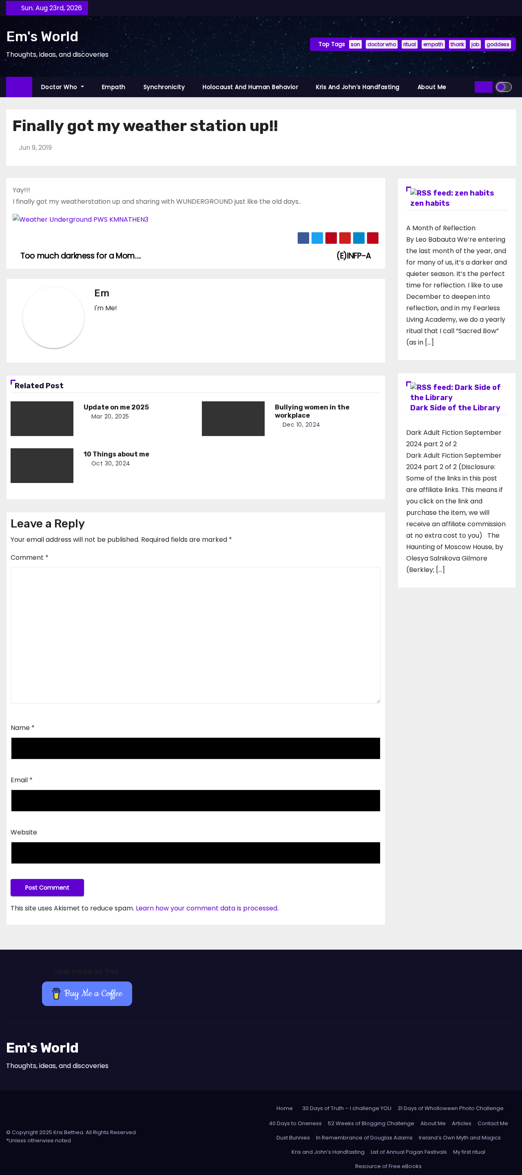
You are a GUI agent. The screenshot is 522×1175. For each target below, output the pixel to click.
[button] (465, 86)
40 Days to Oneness (295, 1123)
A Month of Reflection (441, 228)
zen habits (430, 203)
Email (22, 780)
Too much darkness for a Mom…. (80, 255)
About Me (432, 87)
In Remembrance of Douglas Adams (364, 1138)
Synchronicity (164, 87)
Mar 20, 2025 (110, 416)
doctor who (381, 44)
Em (101, 293)
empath (433, 44)
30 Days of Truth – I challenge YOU (347, 1108)
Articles (461, 1123)
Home (284, 1108)
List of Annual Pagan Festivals (409, 1152)
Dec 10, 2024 (302, 425)
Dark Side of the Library (455, 407)
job (475, 44)
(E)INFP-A (354, 255)
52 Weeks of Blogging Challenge (371, 1123)
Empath (114, 87)
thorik (457, 44)
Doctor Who (60, 87)
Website (24, 832)
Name (23, 727)
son (355, 44)
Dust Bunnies (293, 1138)
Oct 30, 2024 (110, 463)
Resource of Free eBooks (388, 1166)
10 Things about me (116, 454)
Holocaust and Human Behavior (250, 87)
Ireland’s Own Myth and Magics (460, 1138)
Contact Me (493, 1123)
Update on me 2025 (116, 407)
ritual (409, 44)
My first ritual (469, 1152)
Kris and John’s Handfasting (358, 87)
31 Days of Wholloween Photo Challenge (451, 1108)
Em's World (42, 36)
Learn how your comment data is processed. (207, 908)
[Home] (19, 87)
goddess (498, 44)
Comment (30, 557)
